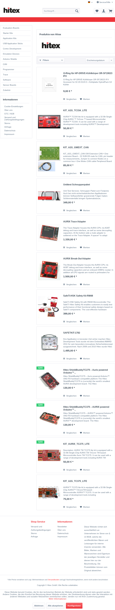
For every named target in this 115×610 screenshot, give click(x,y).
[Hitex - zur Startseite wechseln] (11, 10)
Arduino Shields (10, 59)
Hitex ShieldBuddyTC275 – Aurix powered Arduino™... (85, 371)
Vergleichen (71, 99)
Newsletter (62, 526)
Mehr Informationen (57, 599)
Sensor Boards (9, 85)
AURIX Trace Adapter (74, 221)
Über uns (8, 110)
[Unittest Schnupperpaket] (49, 196)
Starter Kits (8, 33)
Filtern (45, 60)
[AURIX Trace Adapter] (49, 233)
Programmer (8, 69)
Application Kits (9, 38)
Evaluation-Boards (11, 28)
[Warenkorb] (110, 11)
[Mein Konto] (103, 11)
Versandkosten (53, 580)
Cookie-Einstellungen (13, 106)
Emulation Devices (11, 54)
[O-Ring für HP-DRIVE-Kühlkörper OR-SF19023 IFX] (49, 84)
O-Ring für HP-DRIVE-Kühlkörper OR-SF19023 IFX (87, 74)
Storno (7, 123)
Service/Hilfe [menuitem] (105, 2)
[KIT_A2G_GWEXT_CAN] (49, 159)
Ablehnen (38, 606)
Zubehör (7, 90)
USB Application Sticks (13, 43)
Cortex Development (12, 49)
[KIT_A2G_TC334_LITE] (49, 122)
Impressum (9, 134)
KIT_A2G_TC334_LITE (75, 110)
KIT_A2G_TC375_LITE (75, 481)
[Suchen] (77, 11)
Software (7, 80)
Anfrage (7, 127)
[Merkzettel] (97, 11)
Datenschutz (9, 130)
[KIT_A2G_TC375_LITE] (49, 492)
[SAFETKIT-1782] (49, 344)
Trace (5, 74)
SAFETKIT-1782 (71, 333)
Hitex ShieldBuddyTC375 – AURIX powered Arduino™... (86, 408)
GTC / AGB (9, 114)
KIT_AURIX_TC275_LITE (76, 444)
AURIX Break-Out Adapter (77, 258)
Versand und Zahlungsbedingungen (14, 118)
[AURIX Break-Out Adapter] (49, 270)
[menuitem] (61, 11)
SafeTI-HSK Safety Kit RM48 (78, 296)
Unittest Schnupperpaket (76, 184)
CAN (5, 64)
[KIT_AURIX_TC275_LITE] (49, 455)
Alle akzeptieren (55, 606)
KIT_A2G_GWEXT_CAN (76, 147)
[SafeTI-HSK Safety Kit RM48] (49, 307)
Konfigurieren (74, 606)
